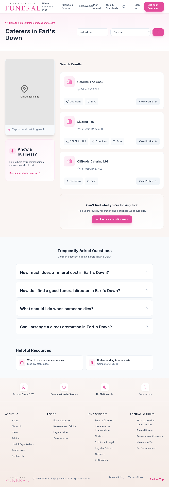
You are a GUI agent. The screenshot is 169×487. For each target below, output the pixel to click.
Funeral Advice (61, 420)
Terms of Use (135, 477)
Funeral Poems (145, 430)
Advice (15, 438)
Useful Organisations (23, 444)
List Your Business (153, 6)
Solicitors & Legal (104, 442)
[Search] (124, 6)
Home (15, 420)
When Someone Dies (47, 6)
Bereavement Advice (64, 426)
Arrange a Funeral (67, 6)
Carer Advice (60, 438)
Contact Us (18, 456)
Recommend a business (23, 173)
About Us (17, 426)
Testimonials (18, 450)
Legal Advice (60, 432)
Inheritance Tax (145, 442)
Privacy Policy (116, 477)
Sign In (137, 6)
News (15, 432)
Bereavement (85, 5)
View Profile (146, 101)
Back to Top (157, 479)
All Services (101, 460)
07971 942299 (78, 141)
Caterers (99, 454)
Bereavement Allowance (150, 436)
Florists (99, 436)
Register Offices (104, 448)
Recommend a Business (114, 219)
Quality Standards (112, 6)
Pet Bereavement (146, 448)
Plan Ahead (97, 6)
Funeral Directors (104, 420)
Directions (75, 101)
